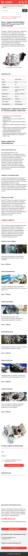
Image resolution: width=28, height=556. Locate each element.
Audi (9, 18)
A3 (11, 18)
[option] (14, 59)
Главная (3, 16)
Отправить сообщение (14, 465)
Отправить (14, 548)
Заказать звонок (14, 529)
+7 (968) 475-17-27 (8, 519)
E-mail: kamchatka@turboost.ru (8, 537)
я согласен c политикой (13, 460)
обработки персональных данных (13, 460)
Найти (24, 10)
